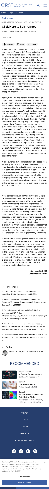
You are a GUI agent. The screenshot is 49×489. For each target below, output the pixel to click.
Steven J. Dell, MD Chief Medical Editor (26, 351)
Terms (24, 420)
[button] (10, 286)
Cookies (24, 427)
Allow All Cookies (24, 482)
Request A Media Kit (24, 440)
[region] (24, 473)
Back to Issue (7, 18)
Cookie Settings (25, 476)
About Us (24, 433)
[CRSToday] (16, 5)
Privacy (24, 413)
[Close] (45, 462)
